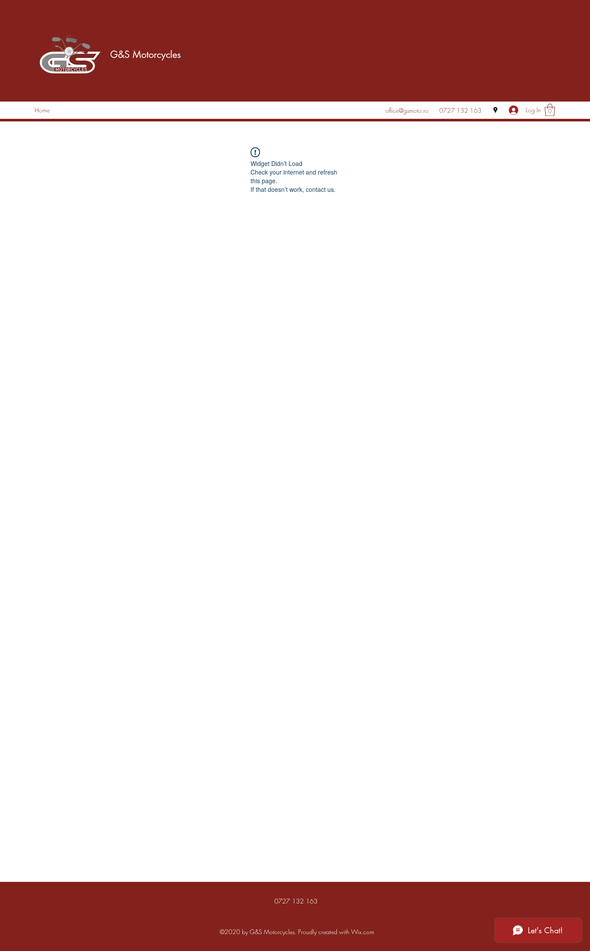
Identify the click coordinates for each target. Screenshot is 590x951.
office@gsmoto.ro (406, 110)
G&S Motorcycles (145, 54)
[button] (550, 110)
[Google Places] (495, 110)
